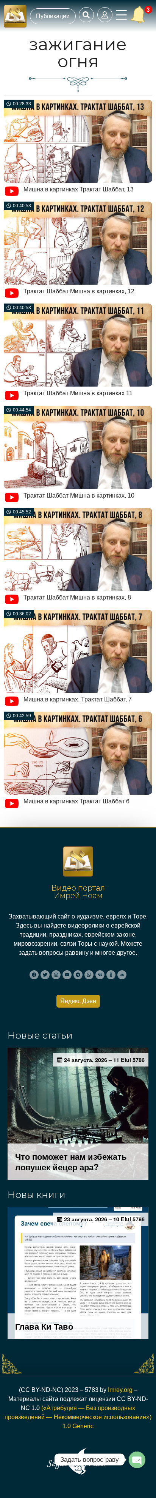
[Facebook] (34, 974)
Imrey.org (120, 1390)
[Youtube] (67, 974)
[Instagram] (56, 974)
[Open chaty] (136, 1459)
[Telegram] (78, 974)
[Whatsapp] (89, 974)
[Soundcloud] (121, 974)
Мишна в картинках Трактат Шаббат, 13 (78, 189)
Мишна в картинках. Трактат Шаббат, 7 (77, 699)
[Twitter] (45, 974)
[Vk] (100, 974)
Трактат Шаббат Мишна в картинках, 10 (78, 495)
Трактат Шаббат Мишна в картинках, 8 (77, 597)
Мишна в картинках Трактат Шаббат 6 (76, 801)
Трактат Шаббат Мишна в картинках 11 (78, 393)
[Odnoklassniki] (110, 974)
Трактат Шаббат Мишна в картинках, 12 (78, 291)
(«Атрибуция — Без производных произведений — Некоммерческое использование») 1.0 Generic (78, 1417)
